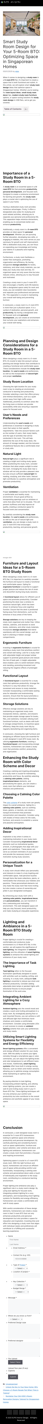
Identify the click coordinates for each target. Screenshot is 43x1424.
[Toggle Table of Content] (24, 109)
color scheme (12, 803)
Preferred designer (15, 1341)
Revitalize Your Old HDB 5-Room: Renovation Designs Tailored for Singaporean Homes (21, 1399)
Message (12, 1298)
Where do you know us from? (20, 1316)
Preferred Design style (17, 1323)
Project (22, 1265)
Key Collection (19, 1281)
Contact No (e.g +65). (22, 1255)
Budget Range (19, 1288)
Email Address (19, 1248)
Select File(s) (15, 1362)
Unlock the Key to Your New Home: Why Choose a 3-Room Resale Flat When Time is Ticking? (20, 1390)
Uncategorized (12, 1384)
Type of (20, 1265)
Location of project (21, 1272)
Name (10, 1236)
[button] (32, 2)
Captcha (11, 1371)
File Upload (12, 1359)
